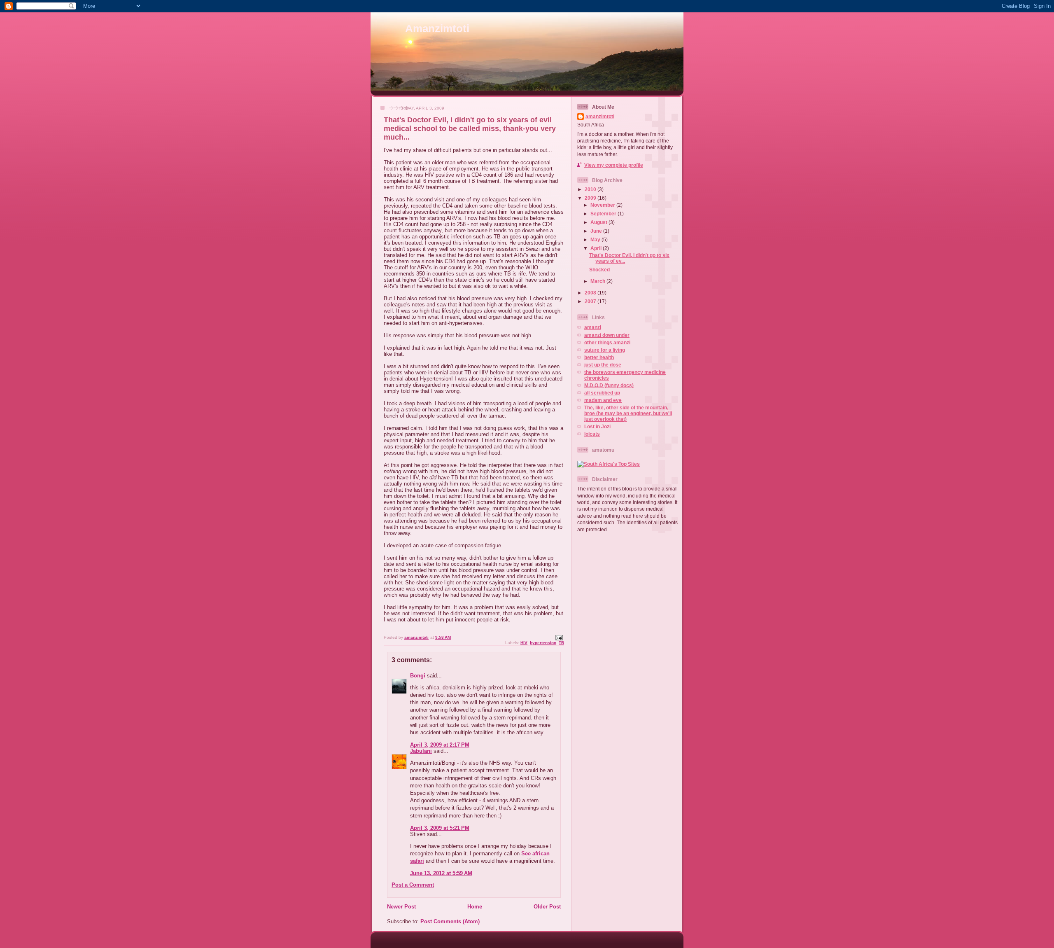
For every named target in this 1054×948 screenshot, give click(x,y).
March (598, 281)
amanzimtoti (599, 116)
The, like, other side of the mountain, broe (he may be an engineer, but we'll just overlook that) (628, 413)
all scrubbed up (602, 392)
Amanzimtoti (437, 28)
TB (561, 642)
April (596, 248)
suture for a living (604, 350)
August (599, 222)
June (596, 230)
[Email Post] (558, 637)
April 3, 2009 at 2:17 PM (439, 745)
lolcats (592, 434)
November (603, 205)
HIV (523, 642)
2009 (591, 198)
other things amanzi (607, 342)
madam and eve (603, 400)
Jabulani (421, 751)
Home (474, 907)
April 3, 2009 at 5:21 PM (439, 828)
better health (599, 357)
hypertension (543, 642)
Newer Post (401, 907)
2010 (591, 189)
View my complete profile (613, 165)
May (596, 239)
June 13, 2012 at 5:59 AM (441, 873)
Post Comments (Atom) (450, 921)
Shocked (599, 269)
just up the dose (602, 364)
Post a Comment (413, 885)
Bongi (417, 675)
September (604, 213)
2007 (591, 301)
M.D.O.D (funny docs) (609, 385)
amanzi (592, 327)
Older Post (547, 907)
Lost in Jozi (597, 426)
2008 (591, 292)
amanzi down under (607, 335)
